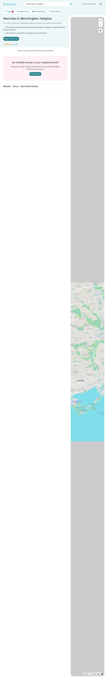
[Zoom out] (101, 25)
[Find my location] (101, 31)
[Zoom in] (101, 21)
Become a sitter (89, 4)
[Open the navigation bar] (101, 4)
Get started (35, 74)
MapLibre (86, 674)
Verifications (40, 12)
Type (10, 12)
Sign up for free (11, 39)
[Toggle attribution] (102, 674)
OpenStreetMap (95, 674)
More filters (56, 12)
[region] (87, 346)
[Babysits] (10, 4)
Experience (24, 12)
